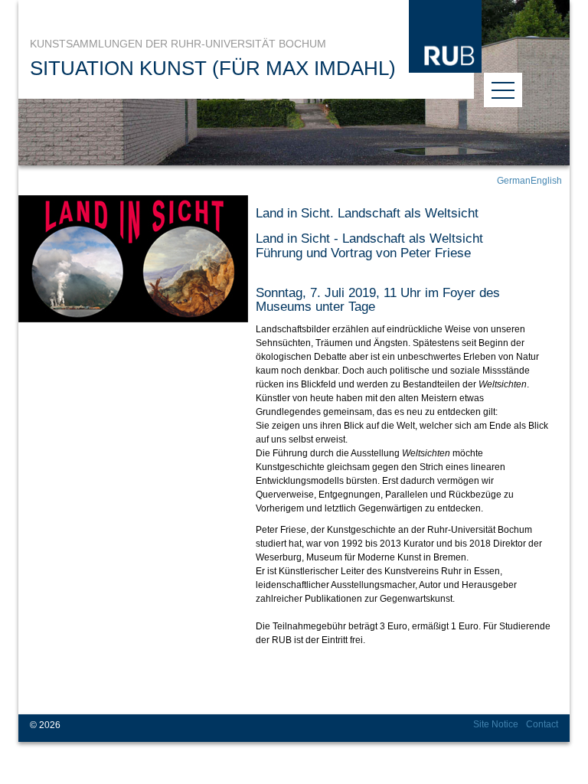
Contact (542, 724)
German (514, 180)
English (546, 180)
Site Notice (495, 724)
